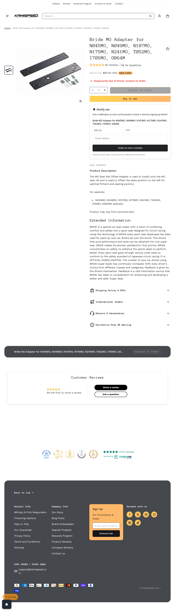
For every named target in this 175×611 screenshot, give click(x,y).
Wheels (56, 3)
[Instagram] (146, 514)
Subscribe (106, 533)
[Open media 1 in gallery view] (8, 70)
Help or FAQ (21, 524)
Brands (66, 3)
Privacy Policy (22, 535)
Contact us (58, 553)
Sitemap (19, 547)
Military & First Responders (30, 512)
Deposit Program (62, 529)
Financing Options (25, 518)
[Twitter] (138, 514)
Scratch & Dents (103, 3)
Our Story (57, 512)
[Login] (159, 16)
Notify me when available (130, 148)
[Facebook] (130, 514)
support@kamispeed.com (32, 571)
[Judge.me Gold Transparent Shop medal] (58, 454)
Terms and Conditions (27, 541)
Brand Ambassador (63, 524)
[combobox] (98, 16)
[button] (168, 16)
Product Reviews (62, 541)
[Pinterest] (130, 523)
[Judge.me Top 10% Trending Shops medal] (93, 454)
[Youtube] (154, 514)
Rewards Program (83, 3)
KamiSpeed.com (150, 588)
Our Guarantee (23, 529)
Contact (119, 3)
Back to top (22, 492)
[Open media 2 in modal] (50, 71)
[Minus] (93, 90)
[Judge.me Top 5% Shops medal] (81, 454)
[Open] (6, 604)
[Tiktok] (138, 523)
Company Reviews (62, 547)
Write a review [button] (111, 387)
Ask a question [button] (111, 394)
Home (7, 28)
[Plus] (105, 90)
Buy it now (130, 98)
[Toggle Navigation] (7, 16)
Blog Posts (58, 518)
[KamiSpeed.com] (26, 16)
